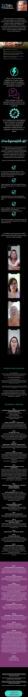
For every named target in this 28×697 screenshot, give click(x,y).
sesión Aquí (14, 695)
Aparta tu (14, 692)
